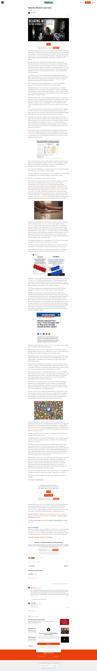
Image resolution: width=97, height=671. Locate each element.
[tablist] (33, 574)
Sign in (93, 2)
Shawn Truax (33, 587)
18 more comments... (32, 610)
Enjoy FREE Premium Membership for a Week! (38, 537)
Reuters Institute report (33, 429)
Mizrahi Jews (56, 372)
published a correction (48, 345)
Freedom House (39, 457)
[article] (48, 622)
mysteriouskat (41, 504)
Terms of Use (54, 646)
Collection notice (57, 662)
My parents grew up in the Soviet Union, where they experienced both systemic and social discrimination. (41, 622)
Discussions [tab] (37, 616)
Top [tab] (29, 616)
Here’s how (30, 522)
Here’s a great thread (42, 196)
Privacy (48, 662)
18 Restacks (41, 557)
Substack (43, 668)
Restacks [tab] (35, 574)
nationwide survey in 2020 (52, 122)
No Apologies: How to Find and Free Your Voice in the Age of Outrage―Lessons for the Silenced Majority (47, 515)
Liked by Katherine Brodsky (36, 588)
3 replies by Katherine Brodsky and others (39, 599)
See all (30, 646)
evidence (37, 184)
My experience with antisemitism (36, 619)
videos (40, 75)
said (51, 130)
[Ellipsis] (68, 587)
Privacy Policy (57, 647)
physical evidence (43, 224)
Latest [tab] (32, 616)
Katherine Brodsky (34, 12)
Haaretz (44, 249)
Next (65, 566)
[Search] (81, 2)
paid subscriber (36, 532)
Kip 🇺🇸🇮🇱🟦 (33, 603)
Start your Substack (45, 665)
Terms (52, 662)
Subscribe (88, 2)
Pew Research (36, 427)
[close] (59, 628)
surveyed (45, 169)
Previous (32, 566)
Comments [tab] (31, 574)
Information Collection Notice (48, 647)
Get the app (54, 665)
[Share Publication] (83, 2)
